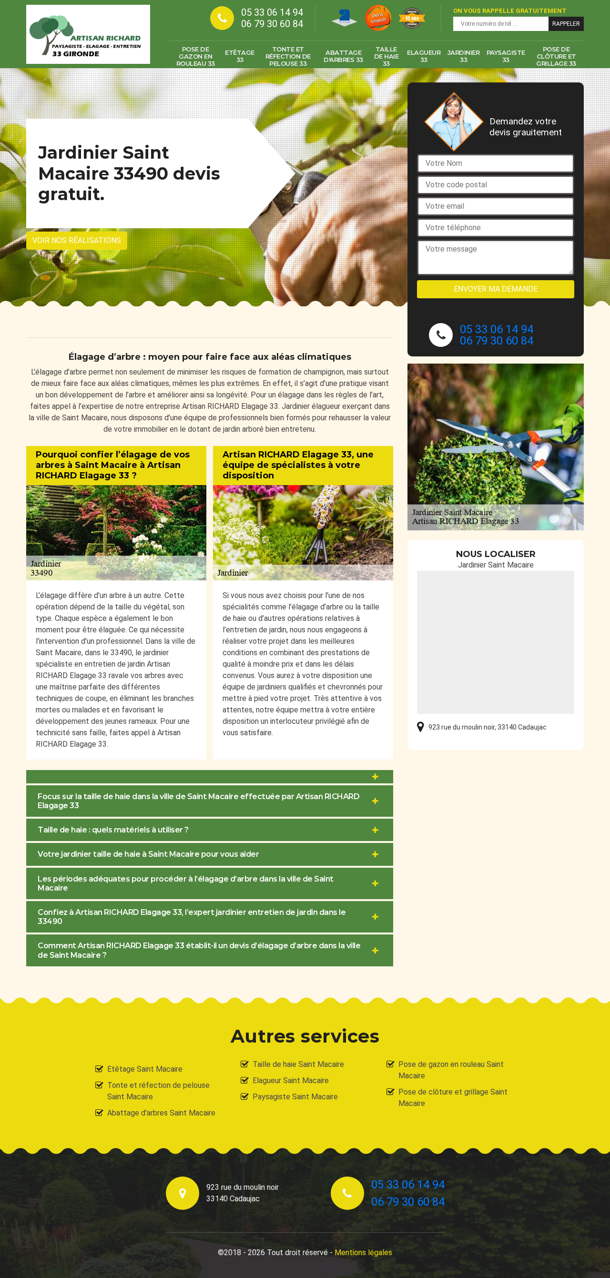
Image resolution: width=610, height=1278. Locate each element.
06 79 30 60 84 (272, 24)
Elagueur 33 (423, 56)
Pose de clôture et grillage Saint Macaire (453, 1097)
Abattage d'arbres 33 (343, 56)
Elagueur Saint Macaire (291, 1080)
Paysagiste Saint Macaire (295, 1096)
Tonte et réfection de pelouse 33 (288, 56)
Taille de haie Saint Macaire (298, 1064)
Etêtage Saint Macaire (145, 1069)
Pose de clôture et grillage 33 (556, 56)
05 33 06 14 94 (272, 12)
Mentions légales (363, 1252)
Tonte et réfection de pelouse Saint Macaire (158, 1091)
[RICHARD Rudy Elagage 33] (88, 34)
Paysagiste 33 (506, 56)
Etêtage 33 (239, 56)
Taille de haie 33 (386, 56)
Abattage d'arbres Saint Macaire (161, 1112)
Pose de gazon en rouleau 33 (195, 56)
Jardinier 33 (463, 56)
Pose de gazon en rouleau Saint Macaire (451, 1070)
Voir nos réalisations (76, 240)
